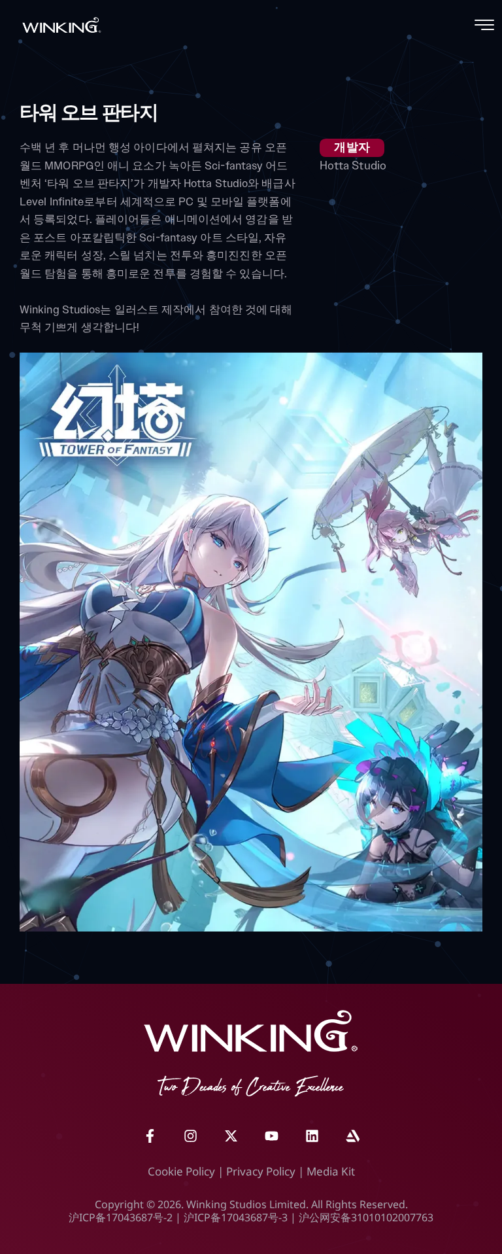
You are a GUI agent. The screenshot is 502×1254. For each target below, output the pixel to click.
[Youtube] (271, 1135)
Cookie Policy (181, 1171)
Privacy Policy (260, 1171)
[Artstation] (352, 1135)
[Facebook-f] (149, 1135)
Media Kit (331, 1171)
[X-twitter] (230, 1135)
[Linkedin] (312, 1135)
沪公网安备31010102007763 (366, 1217)
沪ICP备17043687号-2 (121, 1217)
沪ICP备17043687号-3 (236, 1217)
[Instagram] (190, 1135)
